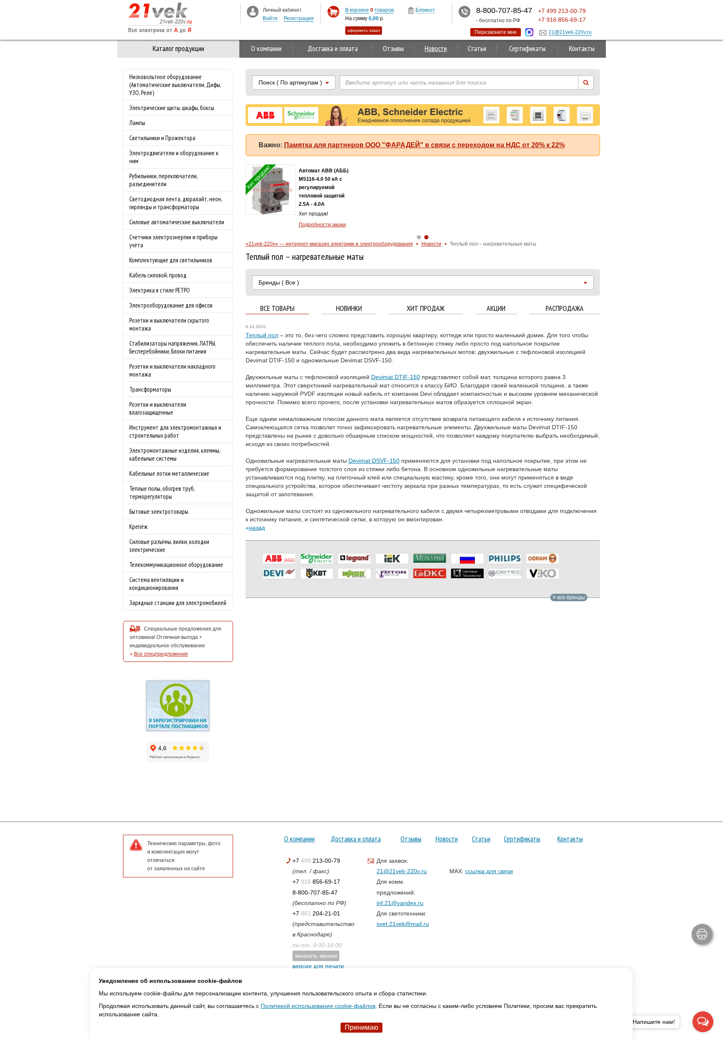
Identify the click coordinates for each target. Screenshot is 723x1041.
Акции (496, 308)
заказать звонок (316, 955)
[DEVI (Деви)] (279, 573)
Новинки (349, 308)
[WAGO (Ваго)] (354, 573)
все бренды (570, 597)
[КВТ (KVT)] (316, 573)
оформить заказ (363, 30)
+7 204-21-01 (316, 913)
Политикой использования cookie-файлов (318, 1006)
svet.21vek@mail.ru (403, 923)
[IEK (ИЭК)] (392, 558)
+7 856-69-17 (316, 881)
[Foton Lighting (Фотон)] (392, 573)
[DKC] (429, 573)
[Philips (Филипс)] (505, 558)
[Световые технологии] (467, 573)
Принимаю (361, 1027)
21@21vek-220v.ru (402, 871)
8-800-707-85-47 (315, 892)
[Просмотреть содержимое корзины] (333, 12)
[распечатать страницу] (702, 934)
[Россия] (467, 558)
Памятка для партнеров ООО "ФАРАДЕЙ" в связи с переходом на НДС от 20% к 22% (424, 145)
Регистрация (299, 18)
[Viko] (542, 573)
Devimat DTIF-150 (395, 377)
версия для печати (318, 966)
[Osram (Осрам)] (542, 558)
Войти (270, 18)
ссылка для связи (489, 871)
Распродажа (565, 308)
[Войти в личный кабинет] (253, 11)
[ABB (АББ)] (279, 558)
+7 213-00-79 (316, 860)
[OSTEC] (505, 573)
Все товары (277, 308)
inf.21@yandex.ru (400, 903)
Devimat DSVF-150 (374, 460)
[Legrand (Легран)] (354, 558)
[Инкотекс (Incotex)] (429, 558)
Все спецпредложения (161, 654)
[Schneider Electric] (316, 558)
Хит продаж (425, 308)
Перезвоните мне (495, 32)
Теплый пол (262, 335)
